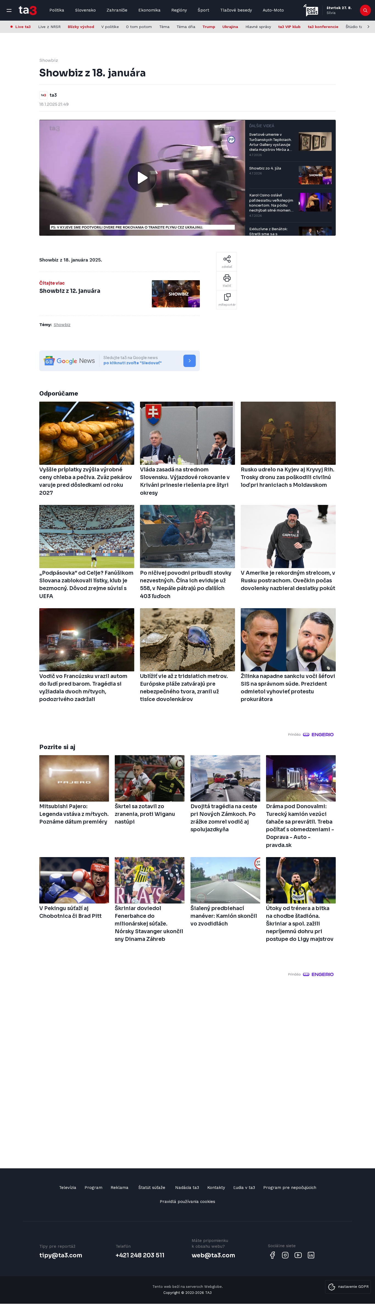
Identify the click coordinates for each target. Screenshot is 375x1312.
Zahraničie (117, 10)
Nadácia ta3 (187, 1187)
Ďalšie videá (261, 126)
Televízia (67, 1187)
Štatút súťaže (151, 1187)
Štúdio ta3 (355, 26)
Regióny (179, 10)
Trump (208, 26)
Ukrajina (230, 26)
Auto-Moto (273, 10)
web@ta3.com (213, 1255)
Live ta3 (23, 26)
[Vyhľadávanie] (365, 10)
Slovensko (85, 10)
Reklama (119, 1187)
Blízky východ (81, 26)
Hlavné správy (258, 26)
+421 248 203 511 (140, 1255)
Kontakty (216, 1187)
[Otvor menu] (9, 10)
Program (93, 1187)
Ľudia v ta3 (244, 1187)
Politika (56, 10)
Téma (164, 26)
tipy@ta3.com (60, 1255)
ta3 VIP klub (289, 26)
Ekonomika (149, 10)
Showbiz (48, 60)
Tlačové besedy (236, 10)
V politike (110, 26)
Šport (203, 10)
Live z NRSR (49, 26)
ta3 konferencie (323, 26)
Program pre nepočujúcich (289, 1187)
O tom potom (139, 26)
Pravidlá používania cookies (187, 1201)
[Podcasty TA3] (310, 10)
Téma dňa (186, 26)
